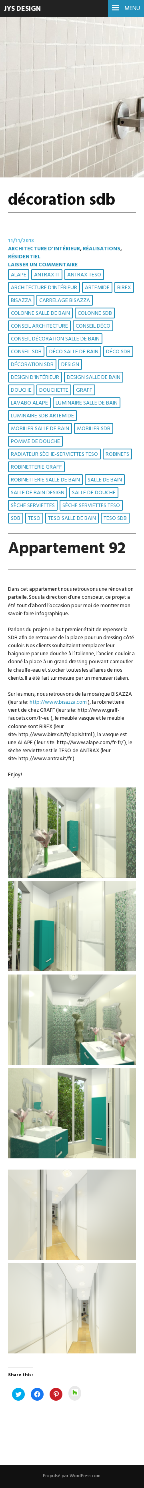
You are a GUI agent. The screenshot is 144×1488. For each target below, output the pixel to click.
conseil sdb (26, 351)
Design (70, 364)
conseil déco (93, 326)
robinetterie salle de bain (45, 480)
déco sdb (118, 351)
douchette (53, 390)
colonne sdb (95, 313)
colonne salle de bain (40, 313)
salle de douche (94, 492)
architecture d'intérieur (44, 287)
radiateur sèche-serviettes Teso (54, 454)
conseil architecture (39, 326)
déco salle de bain (73, 351)
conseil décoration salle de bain (55, 339)
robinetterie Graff (36, 467)
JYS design (22, 9)
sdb (15, 518)
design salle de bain (93, 377)
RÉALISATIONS (101, 249)
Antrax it (47, 275)
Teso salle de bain (72, 518)
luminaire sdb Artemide (42, 416)
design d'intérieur (35, 377)
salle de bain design (37, 492)
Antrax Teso (84, 275)
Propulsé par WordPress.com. (72, 1476)
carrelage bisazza (64, 300)
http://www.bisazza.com (58, 702)
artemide (97, 287)
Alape (18, 275)
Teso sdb (115, 518)
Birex (124, 287)
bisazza (21, 300)
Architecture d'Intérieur (44, 249)
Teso (34, 518)
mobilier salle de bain (40, 428)
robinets (117, 454)
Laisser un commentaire (43, 265)
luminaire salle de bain (87, 403)
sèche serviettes (33, 505)
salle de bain (105, 480)
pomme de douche (35, 441)
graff (84, 390)
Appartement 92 (67, 549)
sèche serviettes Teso (91, 505)
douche (21, 390)
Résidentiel (24, 257)
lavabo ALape (29, 403)
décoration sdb (32, 364)
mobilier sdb (93, 428)
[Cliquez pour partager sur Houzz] (74, 1393)
